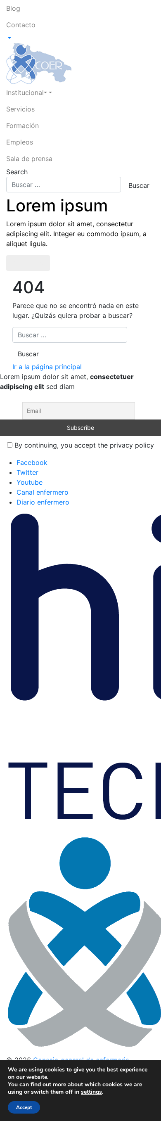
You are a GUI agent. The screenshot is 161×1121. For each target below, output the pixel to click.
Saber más (28, 263)
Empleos (19, 142)
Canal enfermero (43, 492)
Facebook (32, 462)
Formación (22, 125)
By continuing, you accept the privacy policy (83, 445)
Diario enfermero (43, 502)
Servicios (20, 109)
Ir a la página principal (47, 367)
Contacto (21, 25)
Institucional (25, 92)
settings (91, 1092)
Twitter (27, 472)
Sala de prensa (29, 158)
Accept (24, 1107)
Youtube (30, 482)
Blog (13, 8)
